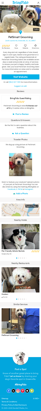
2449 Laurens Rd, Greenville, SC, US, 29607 (20, 41)
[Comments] (14, 174)
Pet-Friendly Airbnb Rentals (13, 251)
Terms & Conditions (9, 402)
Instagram (29, 189)
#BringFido (20, 384)
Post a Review (21, 114)
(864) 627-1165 (14, 82)
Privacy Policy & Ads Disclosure (14, 405)
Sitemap (5, 398)
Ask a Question (21, 133)
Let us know (15, 376)
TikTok (20, 189)
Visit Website (20, 76)
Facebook (11, 189)
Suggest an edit (20, 86)
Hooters (5, 294)
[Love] (11, 174)
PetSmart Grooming (10, 335)
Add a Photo (22, 193)
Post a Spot (20, 369)
